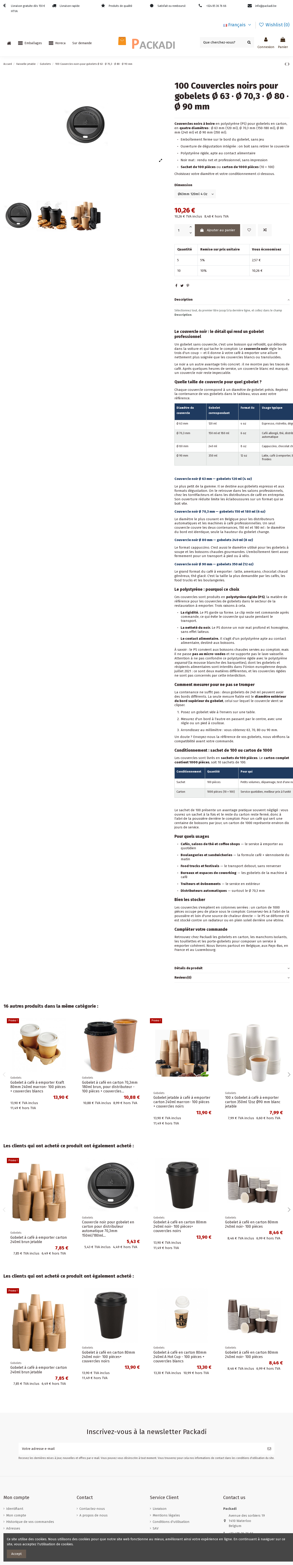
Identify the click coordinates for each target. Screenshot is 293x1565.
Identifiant (14, 1509)
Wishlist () (277, 24)
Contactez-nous (92, 1509)
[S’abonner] (269, 1449)
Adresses (13, 1528)
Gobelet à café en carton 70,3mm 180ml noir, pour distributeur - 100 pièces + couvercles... (254, 1086)
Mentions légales (166, 1515)
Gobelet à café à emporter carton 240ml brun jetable (38, 1369)
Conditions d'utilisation (171, 1522)
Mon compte (16, 1515)
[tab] (232, 300)
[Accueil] (9, 43)
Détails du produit (188, 968)
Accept (16, 1554)
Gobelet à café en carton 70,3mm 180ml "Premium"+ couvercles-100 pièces (182, 1086)
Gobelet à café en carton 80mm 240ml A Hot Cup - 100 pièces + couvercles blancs (251, 1226)
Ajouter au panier (221, 230)
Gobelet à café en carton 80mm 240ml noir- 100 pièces (180, 1224)
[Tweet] (182, 286)
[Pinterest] (188, 286)
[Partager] (176, 286)
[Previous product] (286, 64)
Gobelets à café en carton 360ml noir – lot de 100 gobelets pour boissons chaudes (37, 1101)
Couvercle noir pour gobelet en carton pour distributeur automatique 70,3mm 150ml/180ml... (37, 1229)
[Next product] (289, 64)
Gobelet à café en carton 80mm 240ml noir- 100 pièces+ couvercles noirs (108, 1226)
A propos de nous (93, 1515)
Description (183, 300)
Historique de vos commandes (30, 1522)
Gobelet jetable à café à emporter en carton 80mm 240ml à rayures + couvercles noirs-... (110, 1086)
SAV (155, 1528)
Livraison (160, 1509)
